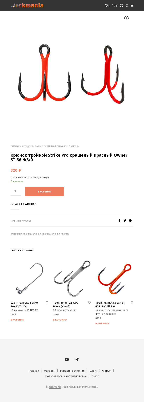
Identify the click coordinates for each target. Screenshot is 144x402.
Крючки (75, 146)
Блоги (93, 370)
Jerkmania (55, 387)
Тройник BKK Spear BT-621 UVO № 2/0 (110, 304)
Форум (106, 370)
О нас (95, 376)
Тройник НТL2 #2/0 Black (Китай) (65, 304)
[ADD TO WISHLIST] (47, 302)
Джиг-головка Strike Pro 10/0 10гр (24, 304)
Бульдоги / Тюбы (31, 146)
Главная (15, 146)
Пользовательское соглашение (66, 376)
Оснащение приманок (56, 146)
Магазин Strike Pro (72, 370)
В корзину (17, 319)
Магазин (49, 370)
